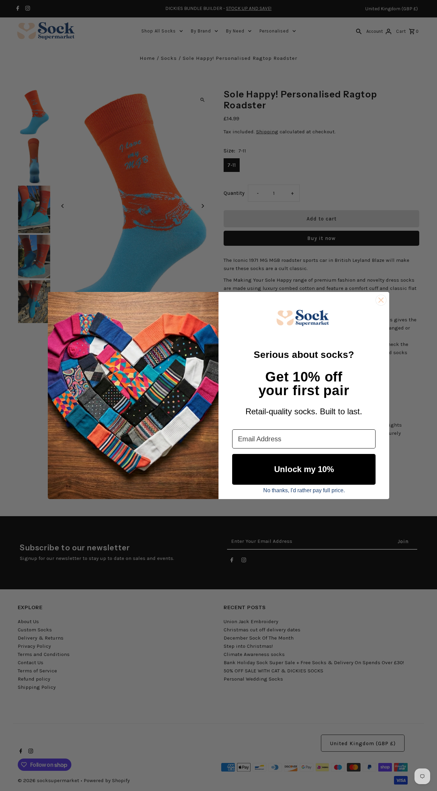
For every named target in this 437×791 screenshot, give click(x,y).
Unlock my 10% (304, 469)
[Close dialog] (381, 300)
